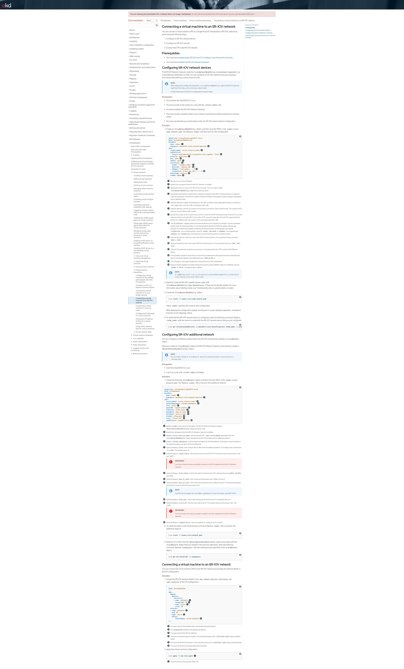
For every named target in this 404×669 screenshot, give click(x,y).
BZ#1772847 (231, 493)
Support (133, 52)
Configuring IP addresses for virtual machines (145, 314)
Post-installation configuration (142, 45)
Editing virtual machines (143, 179)
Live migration (138, 338)
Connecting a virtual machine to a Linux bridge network (143, 293)
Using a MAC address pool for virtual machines (145, 327)
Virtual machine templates (142, 335)
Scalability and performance (141, 118)
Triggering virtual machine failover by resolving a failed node (144, 212)
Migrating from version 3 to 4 (141, 132)
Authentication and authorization (143, 67)
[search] (156, 25)
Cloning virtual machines (144, 267)
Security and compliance (139, 64)
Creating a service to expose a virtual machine (145, 286)
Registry (133, 78)
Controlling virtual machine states (144, 195)
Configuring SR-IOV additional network (258, 33)
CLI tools (133, 60)
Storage (133, 75)
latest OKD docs (247, 14)
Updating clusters (137, 49)
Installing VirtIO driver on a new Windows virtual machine (144, 250)
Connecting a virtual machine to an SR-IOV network (144, 300)
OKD (148, 20)
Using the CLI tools (138, 169)
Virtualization (165, 20)
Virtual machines (180, 20)
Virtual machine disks (143, 332)
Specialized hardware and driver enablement (141, 123)
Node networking (139, 345)
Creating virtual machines (143, 176)
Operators (134, 82)
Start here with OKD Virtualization (138, 151)
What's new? (135, 34)
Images (133, 90)
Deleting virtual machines (143, 185)
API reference (135, 139)
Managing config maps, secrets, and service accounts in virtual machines (142, 234)
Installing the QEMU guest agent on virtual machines (143, 219)
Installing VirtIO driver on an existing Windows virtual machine (144, 243)
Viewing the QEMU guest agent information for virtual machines (143, 225)
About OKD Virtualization (140, 146)
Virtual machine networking (200, 20)
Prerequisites (250, 28)
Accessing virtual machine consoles (143, 200)
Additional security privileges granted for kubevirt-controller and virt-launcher (142, 163)
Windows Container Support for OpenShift (141, 106)
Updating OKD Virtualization (141, 158)
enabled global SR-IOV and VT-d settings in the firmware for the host (205, 57)
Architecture (134, 37)
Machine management (138, 97)
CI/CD (132, 86)
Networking (134, 71)
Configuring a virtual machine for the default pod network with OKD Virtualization (144, 278)
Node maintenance (139, 341)
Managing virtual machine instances (143, 189)
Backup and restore (137, 128)
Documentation (135, 20)
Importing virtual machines (141, 262)
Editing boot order (140, 182)
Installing (133, 41)
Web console (135, 56)
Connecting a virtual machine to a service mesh (143, 308)
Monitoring (134, 114)
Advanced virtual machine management (142, 257)
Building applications (138, 93)
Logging (133, 111)
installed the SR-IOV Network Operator (193, 62)
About (132, 30)
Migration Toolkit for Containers (142, 135)
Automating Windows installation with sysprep (143, 206)
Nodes (132, 101)
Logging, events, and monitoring (140, 349)
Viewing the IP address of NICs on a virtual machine (144, 321)
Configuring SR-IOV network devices (257, 30)
